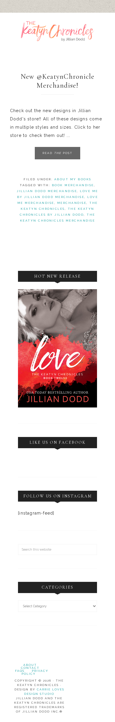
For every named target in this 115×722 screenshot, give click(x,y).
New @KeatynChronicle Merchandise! (58, 81)
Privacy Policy (35, 672)
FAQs (19, 670)
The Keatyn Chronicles (57, 38)
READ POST (57, 153)
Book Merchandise (73, 185)
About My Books (72, 179)
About (30, 665)
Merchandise (72, 202)
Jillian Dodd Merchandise (47, 191)
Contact (30, 667)
